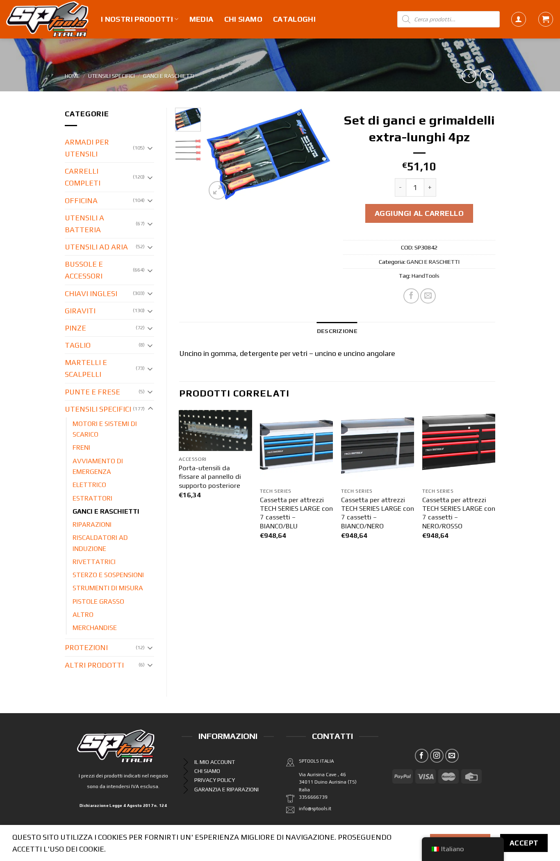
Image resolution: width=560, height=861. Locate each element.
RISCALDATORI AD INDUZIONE (100, 543)
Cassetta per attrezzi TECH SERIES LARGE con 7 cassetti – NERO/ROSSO (458, 513)
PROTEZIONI (86, 647)
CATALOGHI (294, 19)
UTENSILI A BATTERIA (84, 223)
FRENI (81, 447)
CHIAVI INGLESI (91, 293)
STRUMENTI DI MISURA (108, 588)
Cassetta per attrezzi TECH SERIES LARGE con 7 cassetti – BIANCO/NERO (377, 513)
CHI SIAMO (243, 19)
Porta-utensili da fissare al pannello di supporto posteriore (210, 476)
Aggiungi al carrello (419, 213)
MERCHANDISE (95, 628)
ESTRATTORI (92, 498)
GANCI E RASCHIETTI (168, 76)
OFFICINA (81, 200)
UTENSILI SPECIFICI (111, 76)
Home (72, 76)
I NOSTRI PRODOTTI (137, 19)
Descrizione (337, 330)
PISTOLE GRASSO (98, 601)
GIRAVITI (80, 310)
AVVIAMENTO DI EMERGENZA (98, 466)
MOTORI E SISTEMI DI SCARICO (105, 429)
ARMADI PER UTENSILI (87, 148)
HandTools (425, 275)
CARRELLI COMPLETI (82, 177)
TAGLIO (78, 345)
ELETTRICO (89, 485)
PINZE (75, 328)
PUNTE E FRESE (92, 391)
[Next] (318, 154)
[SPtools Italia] (47, 19)
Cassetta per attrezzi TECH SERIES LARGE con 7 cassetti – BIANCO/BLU (296, 513)
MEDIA (201, 19)
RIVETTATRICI (94, 562)
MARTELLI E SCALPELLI (86, 368)
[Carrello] (545, 19)
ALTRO (83, 615)
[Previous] (218, 154)
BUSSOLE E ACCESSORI (84, 270)
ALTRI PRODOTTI (94, 665)
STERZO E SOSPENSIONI (108, 575)
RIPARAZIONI (92, 524)
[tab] (337, 331)
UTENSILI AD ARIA (96, 246)
